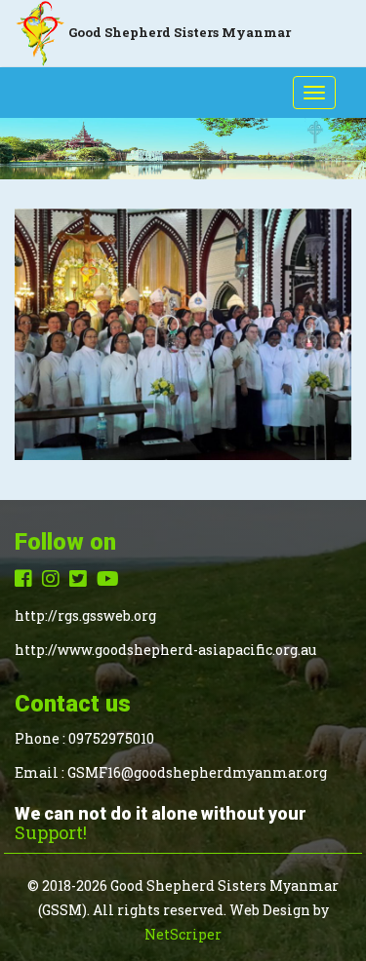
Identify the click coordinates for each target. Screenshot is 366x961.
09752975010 (111, 738)
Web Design (269, 910)
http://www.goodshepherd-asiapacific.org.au (165, 649)
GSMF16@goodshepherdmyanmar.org (197, 772)
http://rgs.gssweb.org (85, 615)
